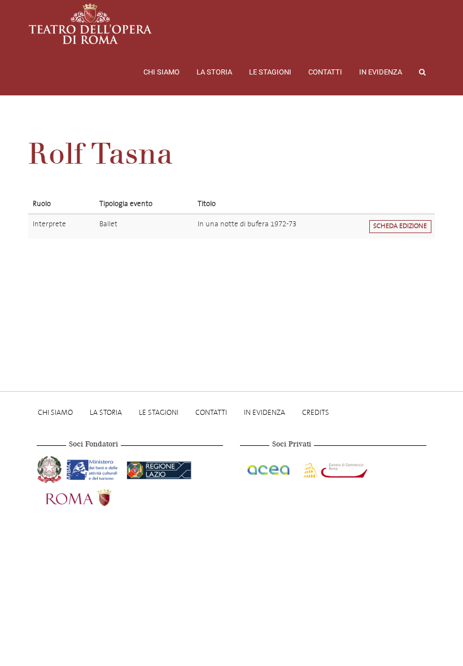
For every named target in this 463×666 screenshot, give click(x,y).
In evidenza (380, 72)
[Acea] (269, 467)
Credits (315, 412)
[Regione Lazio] (159, 467)
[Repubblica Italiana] (50, 467)
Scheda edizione (400, 226)
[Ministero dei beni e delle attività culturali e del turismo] (94, 467)
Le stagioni (270, 72)
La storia (214, 72)
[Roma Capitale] (93, 496)
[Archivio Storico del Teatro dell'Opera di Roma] (90, 23)
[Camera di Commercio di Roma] (334, 467)
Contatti (325, 72)
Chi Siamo (161, 72)
